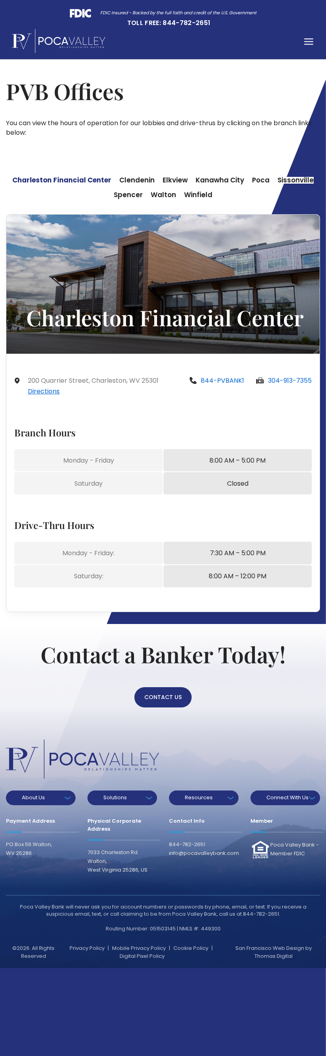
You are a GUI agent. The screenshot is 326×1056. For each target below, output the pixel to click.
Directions (44, 391)
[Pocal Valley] (58, 41)
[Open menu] (308, 40)
